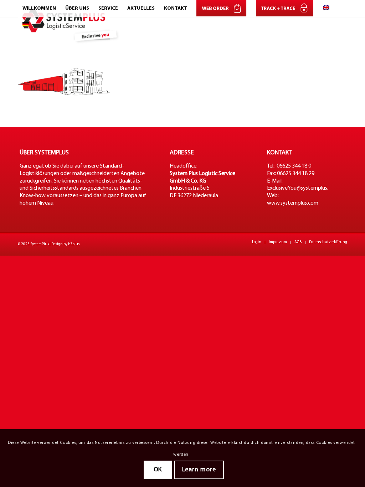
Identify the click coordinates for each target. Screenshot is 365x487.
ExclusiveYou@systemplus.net (301, 188)
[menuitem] (39, 8)
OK (158, 469)
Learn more (199, 469)
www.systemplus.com (292, 203)
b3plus (73, 244)
